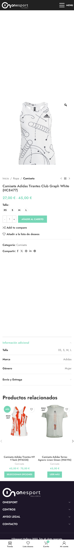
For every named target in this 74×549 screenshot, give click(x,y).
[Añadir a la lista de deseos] (31, 409)
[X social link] (21, 251)
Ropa (16, 178)
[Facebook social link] (17, 251)
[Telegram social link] (35, 251)
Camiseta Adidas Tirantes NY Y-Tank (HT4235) (19, 458)
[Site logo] (15, 5)
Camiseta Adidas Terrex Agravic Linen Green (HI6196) (54, 458)
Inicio (6, 178)
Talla (5, 205)
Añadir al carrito (33, 219)
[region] (37, 519)
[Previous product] (61, 178)
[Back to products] (65, 178)
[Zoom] (65, 105)
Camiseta (28, 178)
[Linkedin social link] (30, 251)
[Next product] (69, 178)
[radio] (5, 210)
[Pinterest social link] (26, 251)
